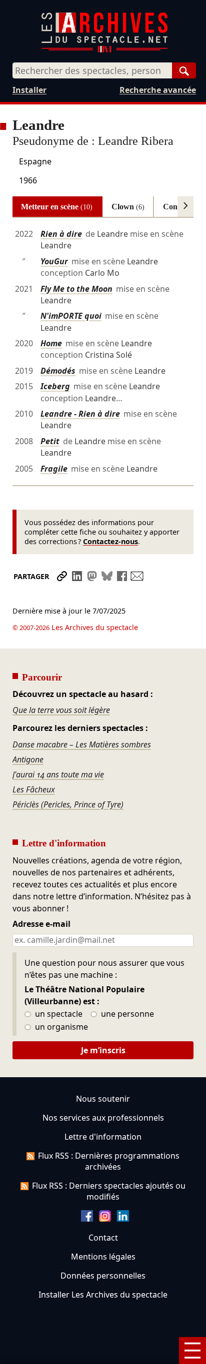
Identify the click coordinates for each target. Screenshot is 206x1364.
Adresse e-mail (41, 924)
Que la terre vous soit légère (61, 709)
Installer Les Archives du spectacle (103, 1294)
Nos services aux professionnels (103, 1117)
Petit (50, 441)
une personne (126, 1014)
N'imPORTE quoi (71, 315)
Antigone (28, 759)
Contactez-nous (110, 541)
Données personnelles (103, 1275)
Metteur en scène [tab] (56, 206)
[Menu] (192, 1350)
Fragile (54, 468)
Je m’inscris (103, 1050)
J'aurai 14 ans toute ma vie (58, 774)
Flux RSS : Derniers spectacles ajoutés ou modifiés (109, 1191)
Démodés (58, 370)
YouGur (54, 261)
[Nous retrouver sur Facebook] (87, 1218)
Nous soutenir (103, 1098)
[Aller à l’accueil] (105, 50)
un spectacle (57, 1014)
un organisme (60, 1027)
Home (51, 343)
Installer (29, 89)
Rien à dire (61, 233)
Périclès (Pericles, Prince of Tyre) (68, 804)
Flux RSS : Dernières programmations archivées (109, 1161)
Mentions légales (103, 1256)
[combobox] (92, 70)
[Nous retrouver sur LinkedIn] (123, 1218)
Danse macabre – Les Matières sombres (81, 744)
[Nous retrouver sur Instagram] (105, 1218)
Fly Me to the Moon (76, 288)
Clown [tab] (128, 206)
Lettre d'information (103, 1136)
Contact (103, 1237)
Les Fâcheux (33, 789)
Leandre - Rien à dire (80, 413)
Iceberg (55, 386)
